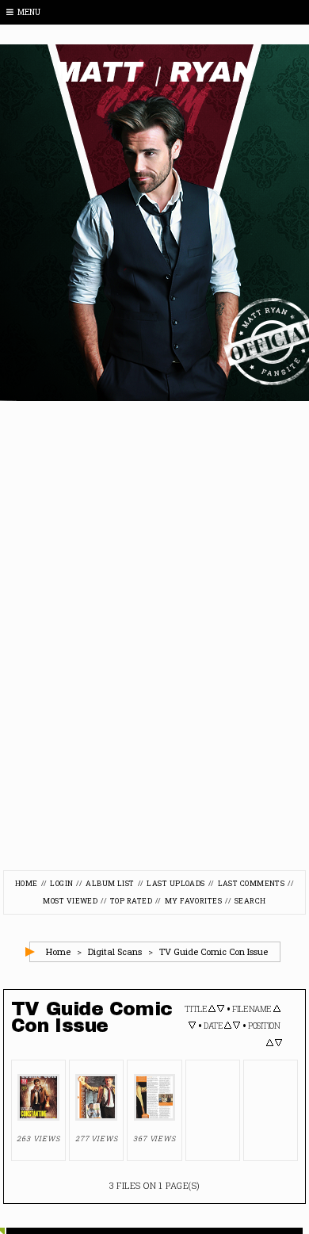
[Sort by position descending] (278, 1044)
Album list (110, 883)
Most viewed (70, 900)
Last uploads (175, 883)
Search (250, 900)
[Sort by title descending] (220, 1009)
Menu (28, 12)
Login (61, 883)
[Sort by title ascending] (212, 1009)
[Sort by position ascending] (269, 1044)
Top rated (131, 900)
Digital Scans (115, 951)
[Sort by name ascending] (276, 1009)
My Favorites (193, 900)
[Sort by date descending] (236, 1026)
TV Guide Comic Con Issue (213, 951)
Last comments (251, 883)
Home (26, 883)
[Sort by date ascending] (227, 1026)
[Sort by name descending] (192, 1026)
